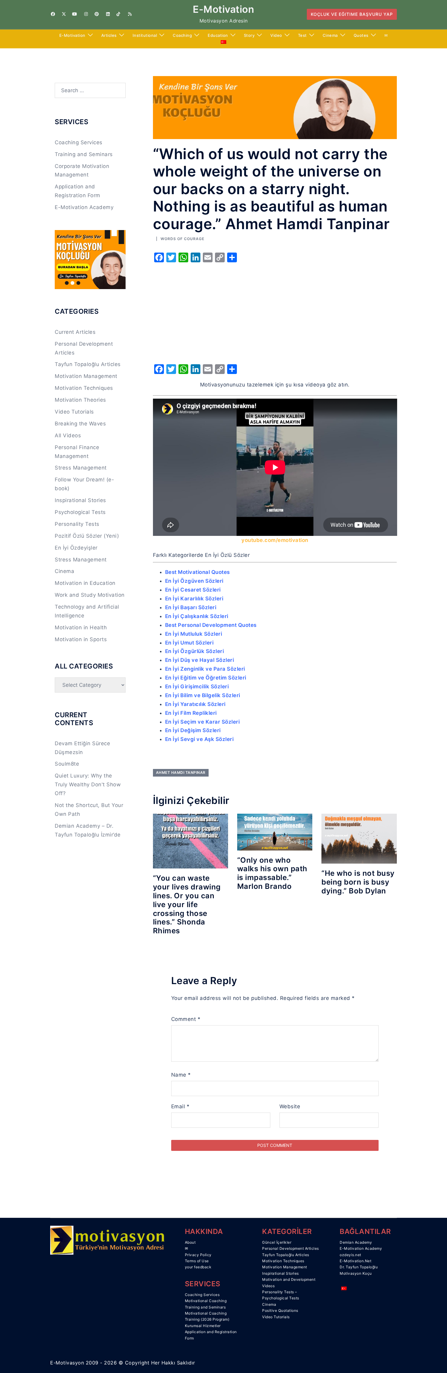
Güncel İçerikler (276, 1242)
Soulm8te (67, 764)
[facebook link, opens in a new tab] (52, 14)
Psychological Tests (80, 512)
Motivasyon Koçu (356, 1273)
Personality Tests (77, 524)
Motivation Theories (80, 400)
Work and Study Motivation (90, 595)
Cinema (330, 35)
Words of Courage (182, 238)
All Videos (68, 435)
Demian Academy (356, 1242)
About (190, 1242)
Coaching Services (78, 142)
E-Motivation (223, 9)
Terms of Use (197, 1261)
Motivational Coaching (206, 1300)
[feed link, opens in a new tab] (129, 14)
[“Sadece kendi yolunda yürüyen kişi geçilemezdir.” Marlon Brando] (274, 832)
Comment (186, 1019)
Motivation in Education (85, 583)
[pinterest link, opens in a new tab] (96, 14)
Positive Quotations (280, 1310)
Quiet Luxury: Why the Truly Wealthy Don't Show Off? (88, 784)
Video (276, 35)
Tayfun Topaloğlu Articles (88, 364)
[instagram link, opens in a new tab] (85, 14)
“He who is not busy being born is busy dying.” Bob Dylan (358, 882)
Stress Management (81, 468)
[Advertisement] (275, 311)
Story (249, 35)
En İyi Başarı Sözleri (191, 607)
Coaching (182, 35)
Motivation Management (86, 376)
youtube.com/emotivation (274, 540)
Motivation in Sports (81, 639)
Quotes (361, 35)
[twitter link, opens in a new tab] (63, 14)
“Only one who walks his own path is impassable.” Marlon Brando (272, 873)
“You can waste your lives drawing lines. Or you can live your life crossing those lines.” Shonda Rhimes (187, 904)
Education (218, 35)
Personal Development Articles (290, 1248)
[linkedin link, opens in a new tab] (107, 14)
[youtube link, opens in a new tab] (74, 14)
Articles (109, 35)
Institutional (145, 35)
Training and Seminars (84, 154)
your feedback (198, 1267)
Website (289, 1106)
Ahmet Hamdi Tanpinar (181, 772)
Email (180, 1106)
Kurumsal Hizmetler (203, 1325)
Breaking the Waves (80, 424)
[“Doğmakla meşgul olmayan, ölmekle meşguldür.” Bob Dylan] (359, 838)
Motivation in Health (81, 627)
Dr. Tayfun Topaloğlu (359, 1267)
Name (181, 1075)
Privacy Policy (198, 1254)
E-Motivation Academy (84, 207)
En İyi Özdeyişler (76, 548)
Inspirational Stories (80, 500)
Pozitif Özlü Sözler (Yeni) (87, 536)
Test (302, 35)
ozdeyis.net (350, 1254)
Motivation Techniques (84, 388)
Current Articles (75, 332)
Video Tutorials (74, 412)
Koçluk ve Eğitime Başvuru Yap (352, 14)
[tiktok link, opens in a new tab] (118, 14)
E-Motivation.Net (355, 1261)
